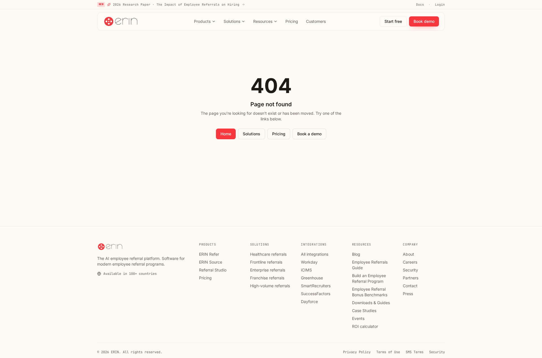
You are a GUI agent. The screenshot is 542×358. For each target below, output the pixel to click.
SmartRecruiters (316, 285)
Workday (309, 262)
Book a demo (309, 133)
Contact (410, 285)
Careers (410, 262)
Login (440, 4)
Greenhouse (312, 277)
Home (225, 133)
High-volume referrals (270, 285)
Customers (316, 21)
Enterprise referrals (267, 270)
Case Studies (364, 310)
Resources (262, 21)
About (408, 254)
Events (358, 318)
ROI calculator (365, 326)
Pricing (291, 21)
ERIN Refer (209, 254)
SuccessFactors (315, 293)
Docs (420, 4)
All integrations (314, 254)
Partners (410, 277)
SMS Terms (414, 352)
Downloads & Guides (371, 302)
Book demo (424, 21)
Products (202, 21)
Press (408, 293)
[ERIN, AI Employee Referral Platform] (121, 21)
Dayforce (309, 301)
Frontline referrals (266, 262)
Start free (393, 21)
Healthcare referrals (268, 254)
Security (410, 270)
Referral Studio (212, 270)
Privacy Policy (357, 352)
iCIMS (306, 270)
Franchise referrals (267, 277)
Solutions (232, 21)
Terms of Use (388, 352)
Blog (356, 254)
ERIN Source (210, 262)
